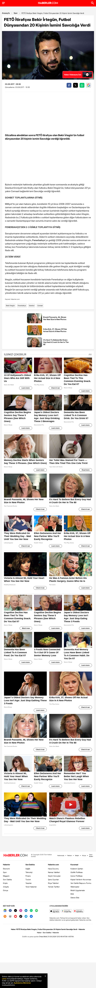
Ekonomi (6, 869)
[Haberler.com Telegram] (26, 916)
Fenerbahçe (22, 305)
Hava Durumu (53, 869)
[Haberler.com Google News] (5, 910)
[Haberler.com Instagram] (21, 910)
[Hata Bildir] (43, 937)
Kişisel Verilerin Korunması (80, 879)
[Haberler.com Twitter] (16, 910)
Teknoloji (29, 872)
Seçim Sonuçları (54, 876)
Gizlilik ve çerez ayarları (30, 937)
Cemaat (40, 305)
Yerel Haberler (31, 887)
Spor (16, 13)
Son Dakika (7, 879)
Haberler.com (53, 864)
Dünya (5, 890)
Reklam (69, 855)
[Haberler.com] (15, 855)
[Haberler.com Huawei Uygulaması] (78, 911)
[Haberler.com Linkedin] (26, 910)
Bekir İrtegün (10, 305)
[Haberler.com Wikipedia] (10, 916)
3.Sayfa (6, 887)
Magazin (6, 876)
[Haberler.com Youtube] (16, 916)
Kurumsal (74, 864)
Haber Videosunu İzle (72, 75)
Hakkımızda (60, 855)
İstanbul (31, 305)
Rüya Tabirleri (53, 883)
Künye (84, 855)
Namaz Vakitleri (54, 872)
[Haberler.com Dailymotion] (31, 916)
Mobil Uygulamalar (77, 890)
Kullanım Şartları (76, 869)
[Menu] (3, 2)
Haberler (6, 864)
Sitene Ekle (74, 898)
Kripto (5, 883)
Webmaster (74, 887)
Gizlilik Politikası (76, 872)
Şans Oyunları (53, 879)
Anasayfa (6, 13)
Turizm (28, 879)
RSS (72, 894)
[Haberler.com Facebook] (10, 910)
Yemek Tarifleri (54, 887)
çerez (4, 979)
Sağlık (28, 869)
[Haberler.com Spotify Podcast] (36, 910)
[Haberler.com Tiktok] (21, 916)
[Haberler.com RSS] (5, 916)
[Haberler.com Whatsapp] (31, 910)
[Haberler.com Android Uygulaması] (66, 911)
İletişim (77, 855)
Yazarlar (29, 883)
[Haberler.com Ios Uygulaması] (55, 911)
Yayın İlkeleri (91, 855)
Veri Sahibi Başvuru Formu (80, 883)
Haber (39, 933)
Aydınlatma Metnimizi (22, 983)
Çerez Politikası (76, 876)
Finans (28, 876)
